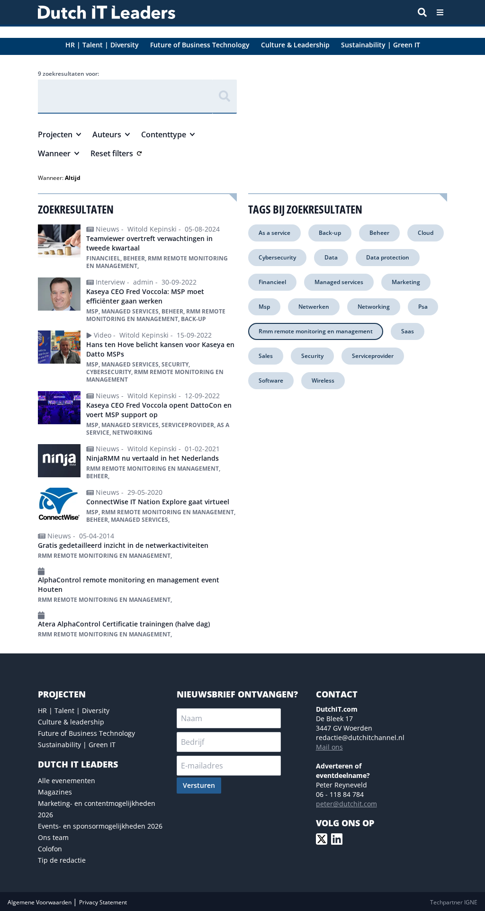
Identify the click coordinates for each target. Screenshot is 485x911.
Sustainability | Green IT (77, 744)
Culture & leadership (71, 721)
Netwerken (313, 307)
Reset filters (111, 153)
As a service (274, 233)
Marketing (406, 282)
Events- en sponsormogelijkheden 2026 (100, 826)
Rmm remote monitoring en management (316, 331)
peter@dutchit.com (346, 803)
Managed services (338, 282)
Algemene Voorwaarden (40, 902)
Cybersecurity (277, 257)
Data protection (387, 257)
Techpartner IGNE (453, 902)
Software (271, 380)
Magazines (55, 791)
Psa (423, 307)
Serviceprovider (373, 356)
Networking (374, 307)
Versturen (199, 785)
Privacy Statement (103, 902)
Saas (407, 331)
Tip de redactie (62, 860)
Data (331, 257)
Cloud (425, 233)
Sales (266, 356)
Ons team (53, 837)
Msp (264, 307)
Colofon (50, 848)
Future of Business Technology (86, 733)
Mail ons (329, 746)
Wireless (323, 380)
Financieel (272, 282)
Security (312, 356)
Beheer (379, 233)
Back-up (330, 233)
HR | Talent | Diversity (73, 710)
